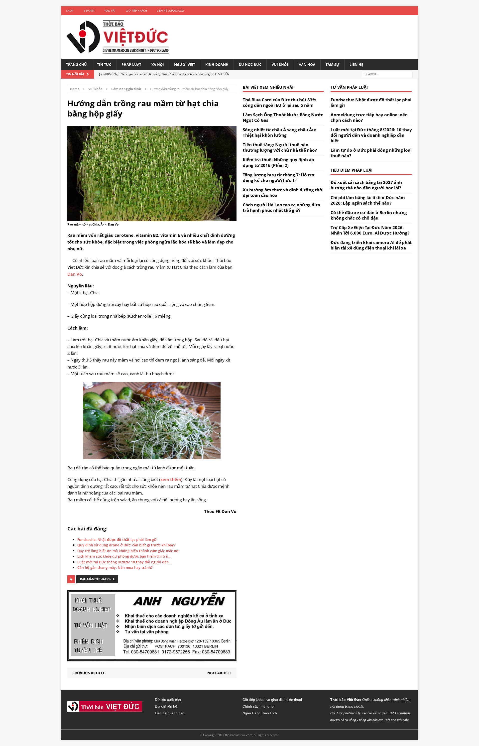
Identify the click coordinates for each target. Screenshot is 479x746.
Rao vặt (110, 10)
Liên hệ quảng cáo (170, 10)
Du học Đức (250, 64)
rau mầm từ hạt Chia (97, 579)
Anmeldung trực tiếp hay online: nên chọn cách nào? (369, 117)
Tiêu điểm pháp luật (352, 170)
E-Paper (89, 10)
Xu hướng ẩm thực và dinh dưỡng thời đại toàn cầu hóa (283, 192)
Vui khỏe (280, 64)
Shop (70, 10)
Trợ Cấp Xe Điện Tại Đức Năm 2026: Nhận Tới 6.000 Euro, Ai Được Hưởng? (370, 230)
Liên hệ (356, 64)
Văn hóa (307, 64)
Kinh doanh (217, 64)
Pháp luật (131, 64)
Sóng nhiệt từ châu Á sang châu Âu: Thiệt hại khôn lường (279, 132)
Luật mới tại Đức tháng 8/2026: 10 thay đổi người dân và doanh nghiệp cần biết (371, 135)
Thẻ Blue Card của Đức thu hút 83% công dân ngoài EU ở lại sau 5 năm (279, 102)
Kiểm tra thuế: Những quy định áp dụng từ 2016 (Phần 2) (278, 162)
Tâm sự (332, 64)
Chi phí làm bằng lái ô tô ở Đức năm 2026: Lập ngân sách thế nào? (368, 200)
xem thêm (170, 479)
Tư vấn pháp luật (349, 87)
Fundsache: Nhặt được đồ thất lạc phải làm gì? (371, 102)
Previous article (88, 672)
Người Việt (184, 64)
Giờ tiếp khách (136, 10)
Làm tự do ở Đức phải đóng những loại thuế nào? (371, 152)
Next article (219, 672)
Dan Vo (74, 274)
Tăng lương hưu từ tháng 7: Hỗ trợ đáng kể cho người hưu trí (279, 177)
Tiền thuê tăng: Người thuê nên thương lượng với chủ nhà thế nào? (280, 147)
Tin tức (104, 64)
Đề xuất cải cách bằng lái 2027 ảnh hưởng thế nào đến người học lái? (366, 185)
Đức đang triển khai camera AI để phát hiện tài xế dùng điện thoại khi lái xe (371, 245)
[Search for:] (387, 73)
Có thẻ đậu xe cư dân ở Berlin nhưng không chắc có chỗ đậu (369, 215)
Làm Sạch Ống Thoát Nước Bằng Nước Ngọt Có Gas (283, 117)
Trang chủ (76, 64)
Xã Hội (157, 64)
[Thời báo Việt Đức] (117, 37)
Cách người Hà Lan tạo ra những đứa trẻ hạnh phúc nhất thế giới (281, 207)
